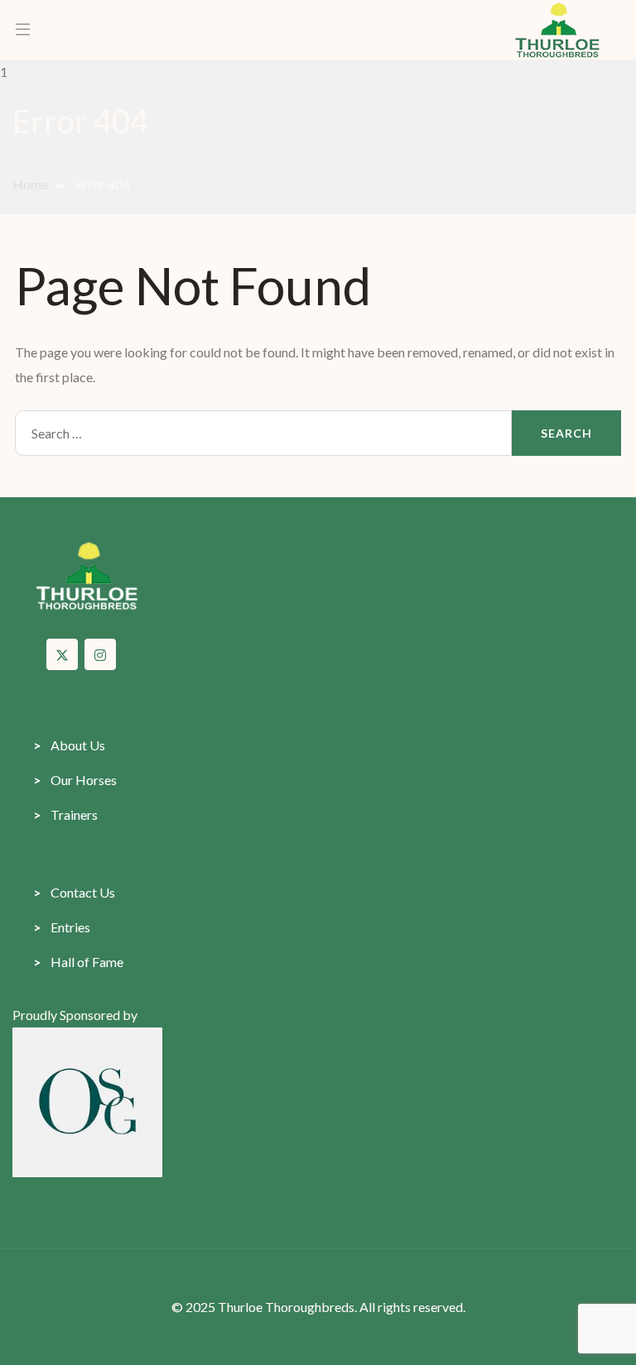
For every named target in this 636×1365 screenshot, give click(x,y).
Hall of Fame (78, 962)
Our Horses (75, 780)
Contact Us (74, 892)
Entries (61, 927)
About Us (69, 745)
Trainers (65, 814)
